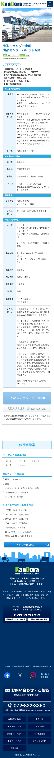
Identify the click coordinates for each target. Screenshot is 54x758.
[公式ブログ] (45, 679)
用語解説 (14, 748)
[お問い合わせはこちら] (27, 700)
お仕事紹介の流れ (14, 734)
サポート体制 (39, 726)
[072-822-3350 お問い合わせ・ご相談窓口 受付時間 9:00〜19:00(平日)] (27, 712)
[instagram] (33, 679)
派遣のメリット (14, 726)
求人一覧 (39, 719)
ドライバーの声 (14, 741)
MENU (50, 5)
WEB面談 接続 (14, 719)
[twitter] (20, 679)
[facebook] (7, 679)
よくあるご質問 (39, 741)
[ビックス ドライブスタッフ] (27, 622)
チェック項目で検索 (25, 545)
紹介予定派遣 (39, 734)
